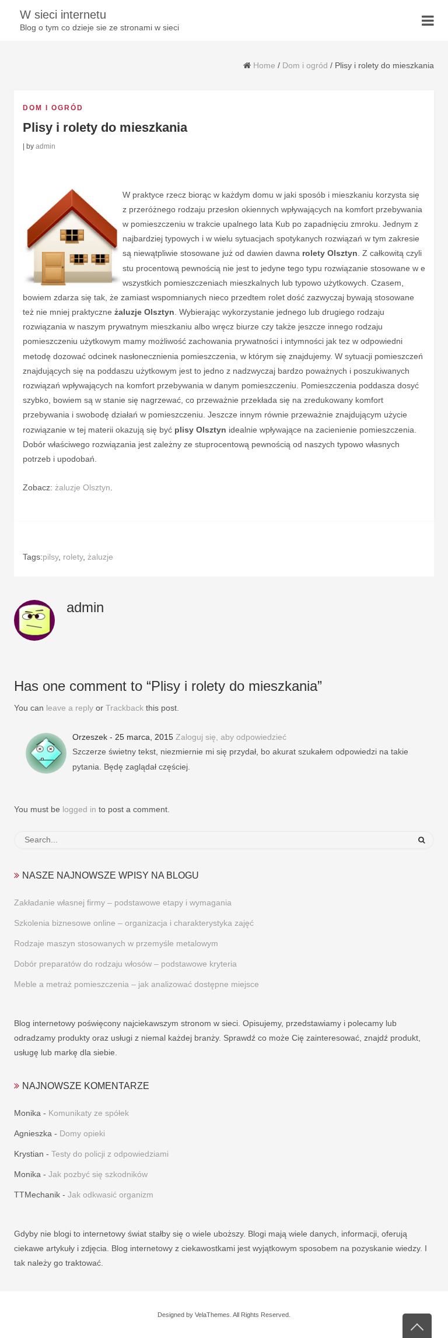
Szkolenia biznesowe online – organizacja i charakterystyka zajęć (134, 923)
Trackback (125, 707)
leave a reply (69, 707)
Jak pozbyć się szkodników (98, 1174)
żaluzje (100, 556)
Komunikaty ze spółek (88, 1113)
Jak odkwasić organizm (110, 1194)
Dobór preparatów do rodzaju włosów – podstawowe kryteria (125, 963)
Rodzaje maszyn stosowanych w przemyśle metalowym (116, 943)
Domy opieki (82, 1133)
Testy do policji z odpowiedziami (110, 1153)
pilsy (50, 556)
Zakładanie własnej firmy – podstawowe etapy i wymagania (123, 902)
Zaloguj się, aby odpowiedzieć (231, 737)
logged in (79, 809)
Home (264, 65)
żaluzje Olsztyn (82, 487)
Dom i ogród (305, 65)
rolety (73, 556)
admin (45, 146)
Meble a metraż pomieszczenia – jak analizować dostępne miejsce (136, 984)
